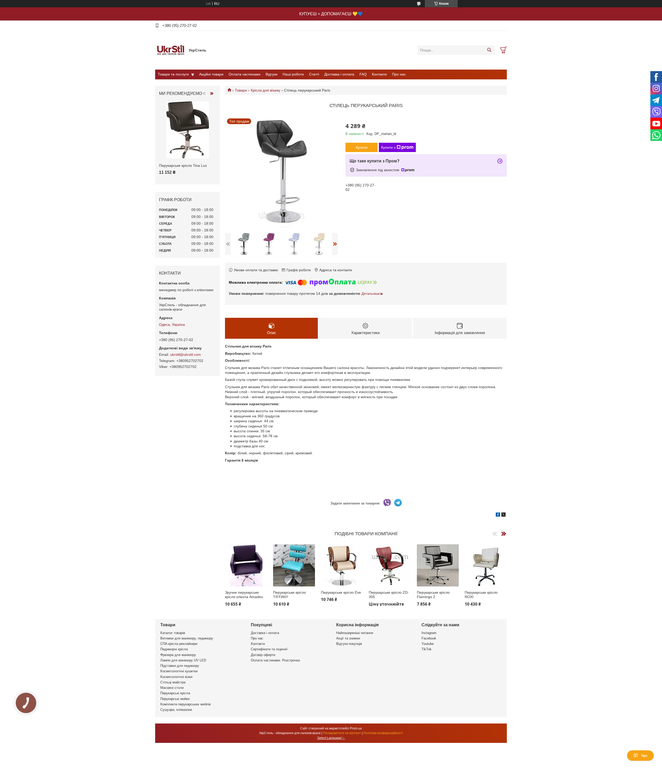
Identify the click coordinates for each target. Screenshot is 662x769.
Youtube (428, 644)
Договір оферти (263, 655)
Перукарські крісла (175, 693)
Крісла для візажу (265, 90)
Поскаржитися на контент (342, 733)
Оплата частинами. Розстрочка (275, 660)
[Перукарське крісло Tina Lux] (187, 129)
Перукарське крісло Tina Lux (183, 165)
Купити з (388, 147)
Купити (361, 147)
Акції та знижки (348, 638)
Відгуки (271, 74)
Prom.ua (356, 728)
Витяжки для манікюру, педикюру (186, 638)
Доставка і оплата (339, 74)
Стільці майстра (172, 682)
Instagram (429, 633)
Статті (314, 74)
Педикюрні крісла (174, 649)
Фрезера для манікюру (178, 655)
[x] (503, 515)
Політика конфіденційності (383, 733)
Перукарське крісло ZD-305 (389, 594)
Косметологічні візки (176, 677)
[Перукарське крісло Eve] (342, 565)
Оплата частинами (244, 74)
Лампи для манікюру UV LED (183, 660)
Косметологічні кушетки (179, 671)
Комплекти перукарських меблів (185, 704)
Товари (241, 90)
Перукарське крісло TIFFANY (289, 594)
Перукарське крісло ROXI (481, 594)
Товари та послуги (173, 74)
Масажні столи (172, 688)
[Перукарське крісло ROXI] (486, 565)
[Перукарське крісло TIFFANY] (294, 565)
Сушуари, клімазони (176, 710)
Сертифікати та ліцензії (269, 649)
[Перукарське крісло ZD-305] (390, 565)
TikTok (427, 649)
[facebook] (498, 515)
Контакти (379, 74)
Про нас (399, 74)
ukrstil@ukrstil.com (185, 354)
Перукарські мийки (175, 699)
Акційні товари (211, 74)
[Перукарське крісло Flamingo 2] (438, 565)
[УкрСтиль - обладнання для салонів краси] (170, 50)
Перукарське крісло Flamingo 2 (433, 594)
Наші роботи (293, 74)
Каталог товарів (172, 633)
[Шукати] (489, 50)
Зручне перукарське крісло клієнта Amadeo (244, 594)
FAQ (363, 74)
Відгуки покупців (349, 644)
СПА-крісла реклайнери (178, 644)
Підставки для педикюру (179, 666)
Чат (644, 755)
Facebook (429, 638)
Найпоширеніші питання (354, 633)
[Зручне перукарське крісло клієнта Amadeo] (246, 565)
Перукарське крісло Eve (341, 592)
